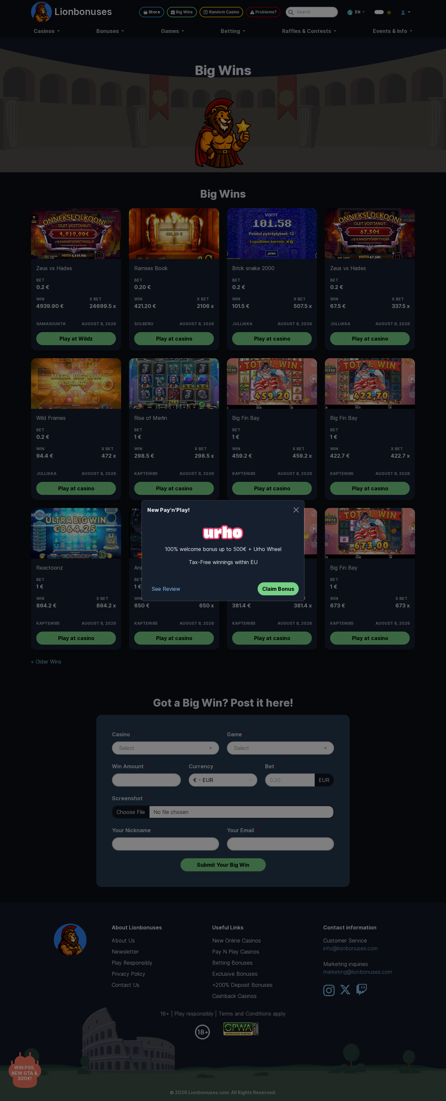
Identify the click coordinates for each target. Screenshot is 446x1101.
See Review (166, 589)
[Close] (296, 510)
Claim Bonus (278, 589)
